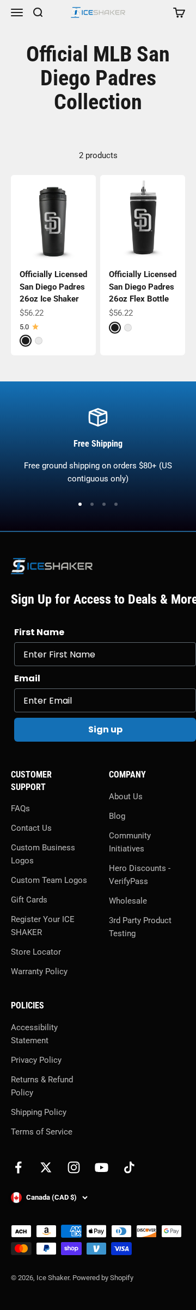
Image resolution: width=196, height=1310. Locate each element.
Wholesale (128, 901)
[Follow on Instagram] (73, 1167)
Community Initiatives (130, 842)
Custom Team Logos (49, 880)
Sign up (105, 729)
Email (27, 678)
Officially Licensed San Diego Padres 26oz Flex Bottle (142, 286)
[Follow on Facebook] (18, 1167)
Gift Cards (29, 900)
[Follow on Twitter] (46, 1167)
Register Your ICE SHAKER (43, 925)
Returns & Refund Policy (42, 1086)
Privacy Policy (36, 1060)
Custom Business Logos (43, 854)
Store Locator (36, 952)
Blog (117, 816)
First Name (39, 632)
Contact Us (31, 828)
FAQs (20, 808)
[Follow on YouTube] (101, 1167)
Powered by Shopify (102, 1278)
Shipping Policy (38, 1112)
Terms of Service (41, 1132)
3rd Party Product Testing (140, 927)
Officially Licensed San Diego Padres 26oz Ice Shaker (53, 286)
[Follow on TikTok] (129, 1167)
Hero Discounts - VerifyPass (139, 874)
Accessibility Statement (34, 1034)
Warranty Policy (39, 971)
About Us (126, 796)
